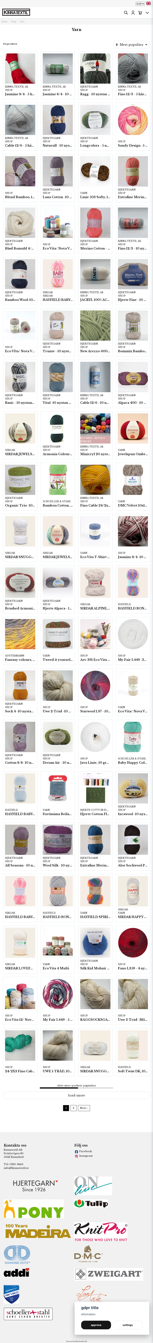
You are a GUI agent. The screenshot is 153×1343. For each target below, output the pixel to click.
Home (4, 21)
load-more (76, 1095)
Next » (84, 1108)
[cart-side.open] (140, 12)
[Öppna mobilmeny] (147, 12)
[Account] (133, 12)
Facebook (85, 1151)
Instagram (86, 1155)
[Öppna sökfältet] (125, 12)
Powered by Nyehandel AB (76, 1341)
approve (96, 1325)
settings (128, 1325)
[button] (148, 3)
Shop (13, 21)
